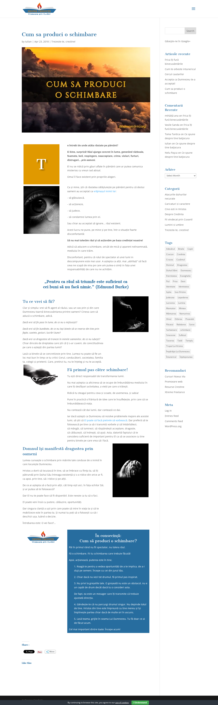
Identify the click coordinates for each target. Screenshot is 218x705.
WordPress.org (173, 426)
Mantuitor (171, 308)
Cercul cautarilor (174, 74)
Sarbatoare (171, 329)
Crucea (169, 259)
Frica (175, 281)
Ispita (168, 292)
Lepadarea (183, 297)
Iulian (28, 41)
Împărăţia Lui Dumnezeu (178, 351)
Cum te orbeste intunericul (180, 69)
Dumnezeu (186, 270)
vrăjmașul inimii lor (105, 191)
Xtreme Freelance (175, 392)
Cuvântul (180, 259)
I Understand (140, 702)
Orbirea (178, 319)
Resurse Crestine (174, 386)
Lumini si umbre (174, 224)
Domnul (170, 265)
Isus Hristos (180, 292)
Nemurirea (185, 313)
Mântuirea (171, 313)
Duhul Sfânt (171, 270)
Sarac (192, 324)
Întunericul (171, 356)
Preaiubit (189, 319)
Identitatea (184, 286)
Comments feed (174, 421)
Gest (183, 281)
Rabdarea (181, 324)
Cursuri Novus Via (175, 376)
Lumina (181, 302)
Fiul (167, 281)
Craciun (170, 254)
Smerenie (170, 335)
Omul (168, 319)
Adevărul (170, 248)
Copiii (190, 248)
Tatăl (179, 340)
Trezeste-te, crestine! (63, 41)
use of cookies (122, 702)
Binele (181, 248)
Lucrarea (170, 302)
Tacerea (170, 340)
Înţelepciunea (186, 356)
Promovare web (174, 381)
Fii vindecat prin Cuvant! (179, 219)
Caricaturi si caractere (177, 203)
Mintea (182, 308)
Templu (189, 340)
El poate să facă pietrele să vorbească (105, 420)
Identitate (170, 286)
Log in (168, 410)
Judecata (170, 297)
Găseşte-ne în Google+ (177, 41)
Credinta (181, 254)
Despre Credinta (174, 214)
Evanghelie (185, 275)
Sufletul (182, 335)
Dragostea (182, 265)
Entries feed (172, 415)
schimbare (185, 329)
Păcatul (169, 324)
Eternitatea (171, 275)
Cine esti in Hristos (175, 209)
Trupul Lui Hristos (174, 346)
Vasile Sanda (172, 124)
